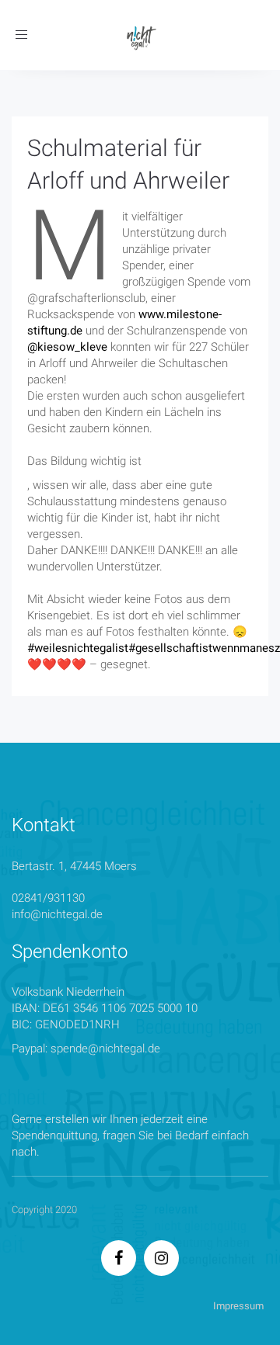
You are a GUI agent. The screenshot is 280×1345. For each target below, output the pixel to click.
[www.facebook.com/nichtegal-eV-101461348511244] (118, 1260)
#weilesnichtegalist (77, 648)
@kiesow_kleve (67, 347)
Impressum (238, 1306)
